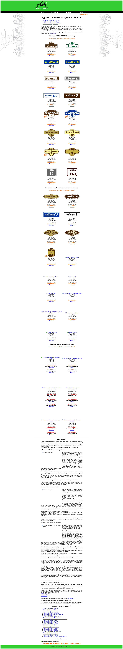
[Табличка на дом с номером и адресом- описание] (51, 293)
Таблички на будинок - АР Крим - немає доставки (54, 636)
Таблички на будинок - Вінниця (50, 608)
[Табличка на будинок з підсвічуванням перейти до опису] (51, 420)
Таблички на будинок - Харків (50, 629)
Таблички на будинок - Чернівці (50, 635)
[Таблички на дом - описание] (72, 41)
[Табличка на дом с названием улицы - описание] (72, 236)
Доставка (55, 12)
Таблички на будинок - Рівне (50, 624)
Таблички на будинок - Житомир (50, 612)
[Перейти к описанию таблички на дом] (72, 276)
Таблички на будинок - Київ (49, 615)
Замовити (51, 55)
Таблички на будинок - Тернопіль (51, 627)
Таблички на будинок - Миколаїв (50, 621)
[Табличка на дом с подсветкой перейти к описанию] (51, 358)
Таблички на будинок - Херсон (50, 630)
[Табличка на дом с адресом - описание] (72, 117)
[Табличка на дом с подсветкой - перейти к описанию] (72, 358)
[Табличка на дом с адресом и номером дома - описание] (72, 136)
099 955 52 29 (44, 593)
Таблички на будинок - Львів (50, 620)
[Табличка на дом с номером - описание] (72, 257)
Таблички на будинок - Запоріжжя (51, 613)
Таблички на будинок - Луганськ (50, 617)
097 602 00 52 (44, 596)
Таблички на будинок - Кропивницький (52, 616)
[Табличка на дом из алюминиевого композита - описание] (51, 217)
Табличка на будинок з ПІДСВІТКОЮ (52, 22)
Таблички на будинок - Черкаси (50, 632)
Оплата (68, 12)
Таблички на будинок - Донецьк (50, 611)
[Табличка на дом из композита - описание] (72, 199)
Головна (41, 12)
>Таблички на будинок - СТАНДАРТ (51, 20)
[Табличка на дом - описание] (51, 41)
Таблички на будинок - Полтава (50, 623)
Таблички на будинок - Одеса (50, 622)
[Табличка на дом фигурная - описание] (51, 236)
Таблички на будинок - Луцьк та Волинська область (55, 619)
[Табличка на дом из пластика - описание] (51, 80)
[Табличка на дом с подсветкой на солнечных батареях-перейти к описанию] (51, 387)
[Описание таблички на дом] (72, 156)
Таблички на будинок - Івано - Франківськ (53, 614)
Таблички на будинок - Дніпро (50, 609)
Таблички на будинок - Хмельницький (52, 631)
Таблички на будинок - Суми (50, 625)
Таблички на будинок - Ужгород (50, 628)
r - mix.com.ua (52, 33)
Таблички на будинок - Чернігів (50, 634)
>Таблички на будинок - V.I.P (50, 21)
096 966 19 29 (44, 594)
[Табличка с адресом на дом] (51, 332)
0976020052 (71, 598)
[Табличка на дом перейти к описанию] (72, 80)
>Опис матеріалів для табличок (50, 24)
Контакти (82, 12)
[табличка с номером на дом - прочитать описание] (72, 293)
